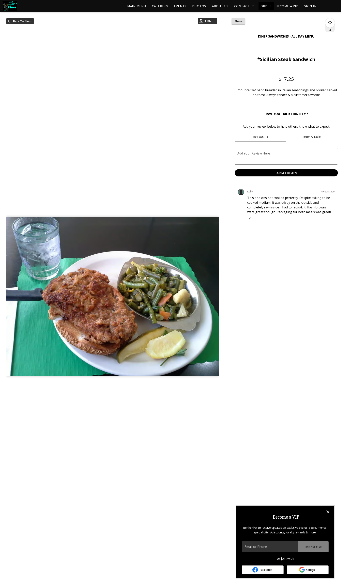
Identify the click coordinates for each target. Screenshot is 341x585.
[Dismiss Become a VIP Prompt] (328, 512)
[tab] (260, 136)
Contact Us (244, 6)
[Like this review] (251, 218)
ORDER (266, 6)
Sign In (310, 6)
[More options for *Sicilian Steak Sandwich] (330, 23)
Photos (199, 6)
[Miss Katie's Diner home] (21, 6)
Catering (160, 6)
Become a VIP (287, 6)
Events (180, 6)
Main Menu (136, 6)
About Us (220, 6)
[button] (20, 21)
